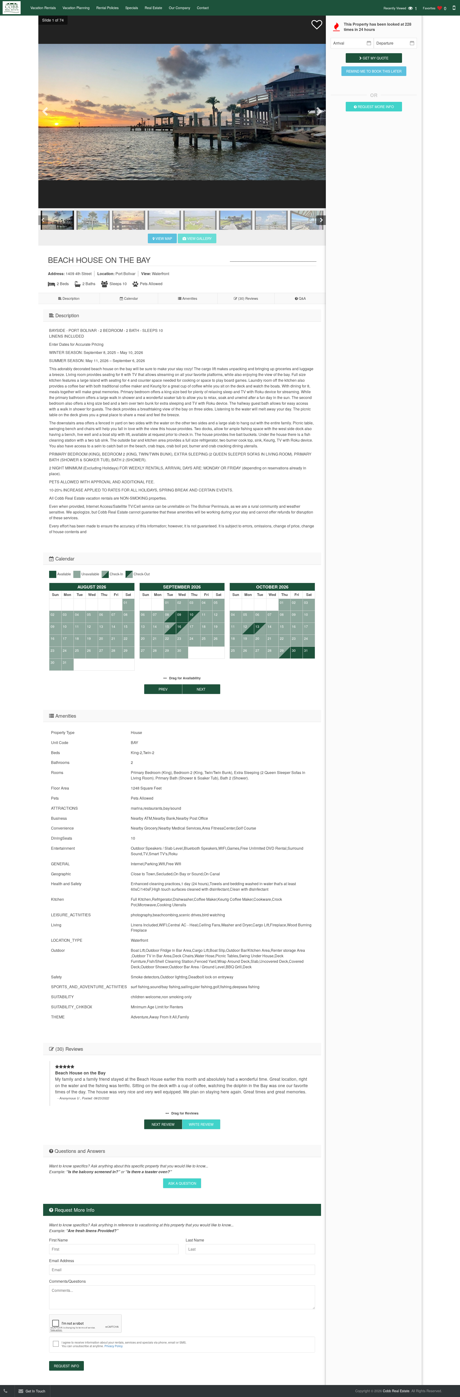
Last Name (195, 1240)
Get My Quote (375, 58)
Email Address (61, 1260)
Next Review (163, 1124)
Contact (203, 7)
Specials (131, 7)
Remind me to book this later (374, 71)
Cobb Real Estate (396, 1390)
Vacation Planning (76, 7)
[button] (50, 20)
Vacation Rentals (43, 7)
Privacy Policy (113, 1346)
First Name (58, 1240)
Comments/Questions (67, 1281)
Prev (163, 689)
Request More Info (375, 106)
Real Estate (153, 7)
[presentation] (45, 112)
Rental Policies (107, 7)
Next (201, 689)
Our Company (179, 7)
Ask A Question (182, 1183)
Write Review (201, 1124)
